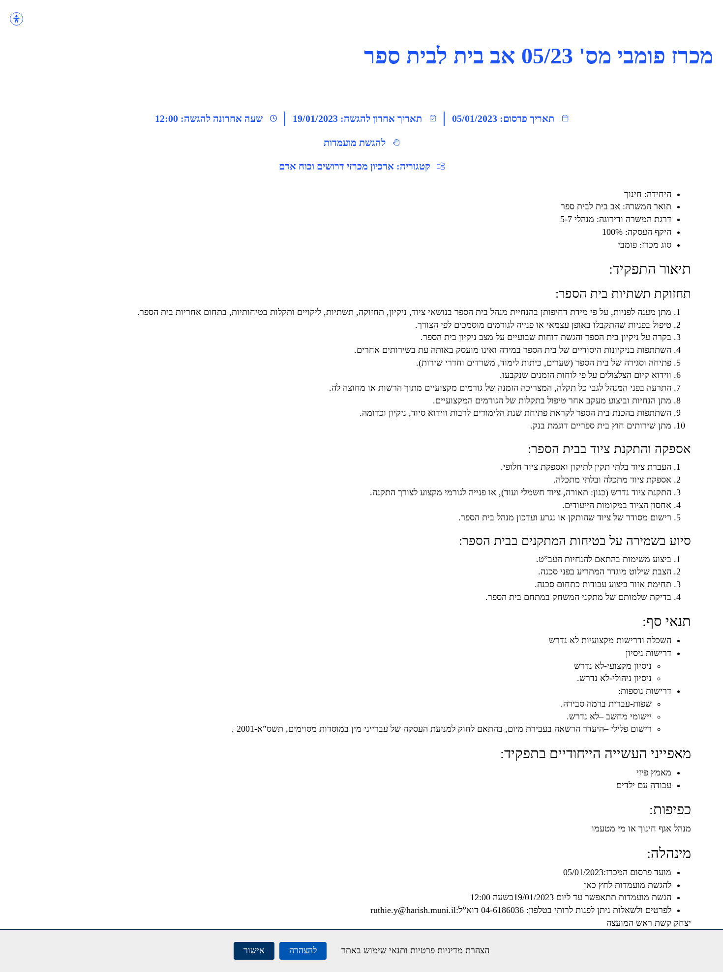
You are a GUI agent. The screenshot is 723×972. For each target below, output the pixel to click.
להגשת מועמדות (355, 142)
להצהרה (303, 950)
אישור (254, 950)
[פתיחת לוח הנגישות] (16, 19)
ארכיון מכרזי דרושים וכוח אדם (336, 166)
